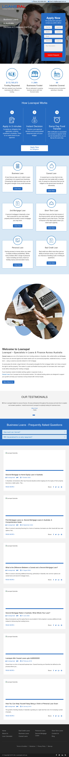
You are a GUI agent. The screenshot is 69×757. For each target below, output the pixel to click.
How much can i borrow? (12, 432)
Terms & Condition (22, 746)
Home (4, 731)
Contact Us (55, 733)
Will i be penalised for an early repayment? (18, 437)
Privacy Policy (41, 746)
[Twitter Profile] (59, 755)
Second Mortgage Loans (41, 734)
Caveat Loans (23, 736)
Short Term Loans (57, 731)
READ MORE (10, 487)
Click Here (17, 189)
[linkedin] (62, 755)
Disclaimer (32, 746)
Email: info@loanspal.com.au (57, 1)
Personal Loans (40, 731)
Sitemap (50, 746)
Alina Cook (34, 408)
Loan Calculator (7, 736)
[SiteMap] (65, 755)
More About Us (8, 382)
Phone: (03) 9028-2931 (40, 1)
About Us (5, 733)
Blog (53, 736)
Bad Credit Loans (24, 731)
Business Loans (24, 733)
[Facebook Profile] (56, 755)
